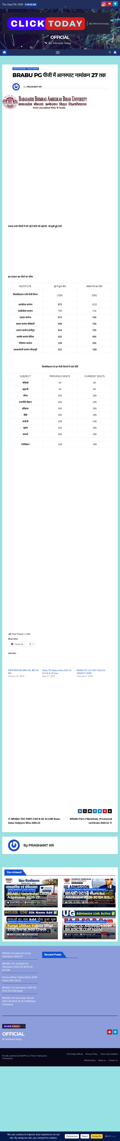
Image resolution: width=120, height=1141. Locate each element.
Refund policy (90, 1060)
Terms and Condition (109, 1054)
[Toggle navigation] (57, 52)
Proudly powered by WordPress (15, 1056)
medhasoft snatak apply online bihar (24, 921)
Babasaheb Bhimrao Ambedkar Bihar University (86, 889)
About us (102, 1060)
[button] (110, 52)
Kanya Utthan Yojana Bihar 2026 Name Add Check (30, 927)
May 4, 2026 (73, 934)
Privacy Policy (91, 1054)
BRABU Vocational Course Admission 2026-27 (29, 895)
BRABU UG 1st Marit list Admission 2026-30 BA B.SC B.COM (88, 897)
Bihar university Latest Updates (21, 889)
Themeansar (7, 1058)
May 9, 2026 (15, 934)
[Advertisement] (60, 147)
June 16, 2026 (16, 902)
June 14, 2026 (74, 902)
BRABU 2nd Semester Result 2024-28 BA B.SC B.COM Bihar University (19, 1001)
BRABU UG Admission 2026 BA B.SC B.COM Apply (88, 927)
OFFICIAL (59, 37)
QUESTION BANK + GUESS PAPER (25, 68)
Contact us (113, 1060)
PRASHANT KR (34, 86)
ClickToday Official (75, 1054)
